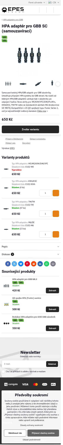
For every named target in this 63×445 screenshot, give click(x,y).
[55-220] (56, 214)
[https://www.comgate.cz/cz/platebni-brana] (30, 386)
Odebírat (52, 364)
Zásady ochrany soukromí (31, 425)
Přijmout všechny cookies (43, 433)
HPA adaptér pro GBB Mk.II (24, 279)
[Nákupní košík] (50, 10)
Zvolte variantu (30, 129)
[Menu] (57, 10)
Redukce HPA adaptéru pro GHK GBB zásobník (33, 317)
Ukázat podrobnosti (31, 439)
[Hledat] (42, 10)
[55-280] (56, 234)
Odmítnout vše (15, 433)
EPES (12, 148)
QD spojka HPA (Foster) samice (26, 298)
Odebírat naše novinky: (30, 356)
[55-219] (56, 193)
